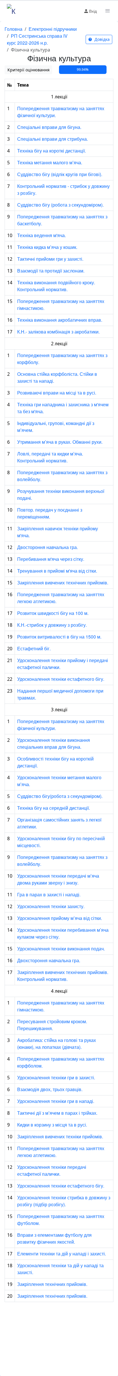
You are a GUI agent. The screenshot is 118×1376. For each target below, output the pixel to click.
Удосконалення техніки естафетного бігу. (60, 679)
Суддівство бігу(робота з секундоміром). (60, 796)
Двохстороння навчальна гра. (48, 960)
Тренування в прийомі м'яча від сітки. (57, 570)
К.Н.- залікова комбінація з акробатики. (58, 331)
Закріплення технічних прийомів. (52, 1284)
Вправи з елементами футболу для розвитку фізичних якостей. (54, 1238)
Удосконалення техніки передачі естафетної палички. (51, 1170)
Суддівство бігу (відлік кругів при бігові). (59, 174)
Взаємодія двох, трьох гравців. (49, 1089)
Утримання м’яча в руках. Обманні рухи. (60, 442)
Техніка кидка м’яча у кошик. (47, 247)
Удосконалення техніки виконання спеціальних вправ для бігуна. (53, 743)
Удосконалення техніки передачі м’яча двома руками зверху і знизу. (58, 879)
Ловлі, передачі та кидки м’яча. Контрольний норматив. (50, 457)
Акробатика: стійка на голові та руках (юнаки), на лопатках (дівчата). (56, 1043)
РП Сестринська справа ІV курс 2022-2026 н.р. (37, 39)
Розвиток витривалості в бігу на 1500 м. (59, 636)
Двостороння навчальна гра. (47, 547)
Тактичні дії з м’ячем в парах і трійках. (57, 1113)
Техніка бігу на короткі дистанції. (51, 150)
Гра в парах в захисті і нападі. (48, 894)
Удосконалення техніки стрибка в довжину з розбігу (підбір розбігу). (63, 1201)
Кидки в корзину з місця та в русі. (52, 1124)
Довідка (101, 39)
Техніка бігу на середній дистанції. (53, 808)
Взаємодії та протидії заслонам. (50, 270)
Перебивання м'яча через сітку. (50, 559)
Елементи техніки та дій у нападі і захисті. (61, 1253)
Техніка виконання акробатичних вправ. (59, 320)
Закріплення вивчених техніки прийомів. (60, 1136)
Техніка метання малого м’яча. (49, 162)
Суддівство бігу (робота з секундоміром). (60, 204)
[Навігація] (107, 11)
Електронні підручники (53, 29)
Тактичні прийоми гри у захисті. (50, 259)
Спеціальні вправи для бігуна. (49, 127)
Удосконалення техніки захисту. (50, 906)
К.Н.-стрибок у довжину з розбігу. (52, 625)
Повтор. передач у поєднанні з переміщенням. (49, 513)
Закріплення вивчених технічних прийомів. (62, 582)
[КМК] (11, 11)
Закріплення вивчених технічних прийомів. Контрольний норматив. (62, 975)
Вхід (93, 11)
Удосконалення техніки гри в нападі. (55, 1101)
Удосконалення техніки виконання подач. (61, 948)
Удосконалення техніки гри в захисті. (56, 1077)
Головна (13, 29)
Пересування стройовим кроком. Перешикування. (52, 1025)
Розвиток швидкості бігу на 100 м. (52, 613)
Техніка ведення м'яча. (41, 235)
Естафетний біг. (34, 648)
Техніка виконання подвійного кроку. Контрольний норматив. (56, 286)
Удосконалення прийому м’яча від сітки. (59, 918)
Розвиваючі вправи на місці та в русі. (56, 392)
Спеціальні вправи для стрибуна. (52, 139)
